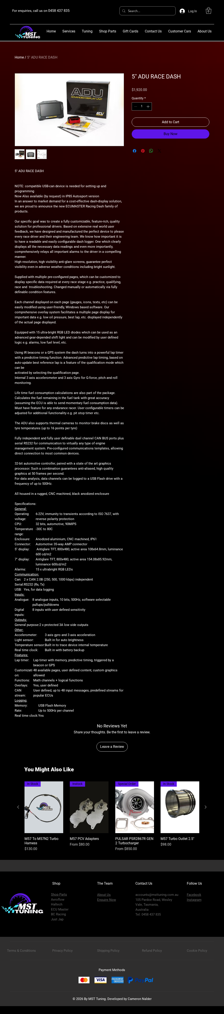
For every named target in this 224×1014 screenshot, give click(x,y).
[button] (208, 10)
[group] (112, 818)
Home (19, 57)
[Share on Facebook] (134, 150)
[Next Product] (205, 807)
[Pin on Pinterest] (142, 150)
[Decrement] (135, 106)
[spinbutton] (142, 106)
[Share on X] (159, 150)
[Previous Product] (18, 807)
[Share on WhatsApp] (151, 150)
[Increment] (148, 106)
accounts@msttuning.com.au (156, 895)
